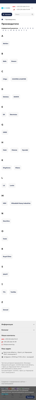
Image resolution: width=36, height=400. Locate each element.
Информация (7, 324)
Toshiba (13, 292)
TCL (4, 292)
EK (4, 114)
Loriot (12, 185)
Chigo (5, 79)
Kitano (17, 168)
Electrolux (13, 114)
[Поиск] (32, 14)
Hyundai (25, 150)
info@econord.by (8, 344)
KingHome (6, 168)
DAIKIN (16, 97)
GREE (5, 132)
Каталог (5, 330)
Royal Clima (7, 256)
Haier (5, 150)
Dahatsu (6, 97)
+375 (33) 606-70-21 (23, 6)
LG (4, 185)
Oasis (5, 239)
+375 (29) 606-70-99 (23, 9)
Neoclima (6, 221)
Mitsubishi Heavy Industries (20, 203)
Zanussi (5, 310)
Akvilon (5, 43)
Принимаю (30, 397)
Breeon (13, 61)
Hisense (14, 150)
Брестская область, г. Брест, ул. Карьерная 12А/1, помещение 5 (18, 353)
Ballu (4, 61)
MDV (4, 203)
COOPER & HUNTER (19, 79)
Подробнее (5, 394)
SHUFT (5, 274)
